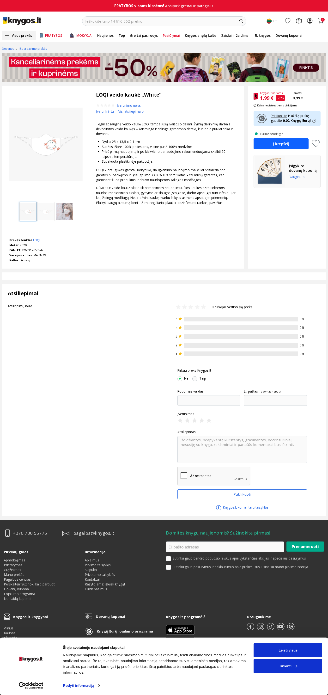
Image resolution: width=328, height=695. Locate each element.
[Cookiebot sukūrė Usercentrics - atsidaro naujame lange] (31, 685)
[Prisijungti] (309, 21)
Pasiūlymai (171, 35)
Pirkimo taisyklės (98, 565)
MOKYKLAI (84, 35)
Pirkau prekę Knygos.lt (194, 370)
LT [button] (275, 21)
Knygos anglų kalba (201, 35)
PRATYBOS (53, 35)
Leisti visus (288, 650)
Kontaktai (92, 579)
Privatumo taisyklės (100, 574)
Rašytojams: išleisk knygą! (105, 584)
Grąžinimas (12, 569)
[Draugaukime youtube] (281, 628)
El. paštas (251, 391)
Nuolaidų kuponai (17, 598)
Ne (186, 378)
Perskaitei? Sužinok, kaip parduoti (29, 584)
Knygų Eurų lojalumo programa (125, 631)
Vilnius (8, 628)
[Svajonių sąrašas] (287, 21)
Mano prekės (14, 574)
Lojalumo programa (19, 593)
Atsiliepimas (186, 432)
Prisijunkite (279, 115)
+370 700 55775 (30, 533)
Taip (202, 378)
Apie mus (92, 560)
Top (122, 35)
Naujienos (105, 35)
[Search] (241, 21)
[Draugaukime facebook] (251, 628)
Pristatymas (13, 565)
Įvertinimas (185, 414)
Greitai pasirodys (144, 35)
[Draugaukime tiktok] (271, 628)
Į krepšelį (281, 143)
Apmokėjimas (14, 560)
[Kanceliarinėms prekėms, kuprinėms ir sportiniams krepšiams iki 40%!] (164, 67)
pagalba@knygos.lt (93, 533)
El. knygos (263, 35)
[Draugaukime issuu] (290, 628)
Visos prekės (22, 35)
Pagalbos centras (17, 579)
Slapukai (91, 569)
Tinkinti (285, 666)
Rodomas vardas (190, 391)
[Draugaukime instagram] (261, 628)
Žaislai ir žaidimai (235, 35)
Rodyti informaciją (78, 685)
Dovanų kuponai (289, 35)
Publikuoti (242, 494)
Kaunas (9, 633)
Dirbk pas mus (96, 589)
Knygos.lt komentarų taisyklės (245, 507)
